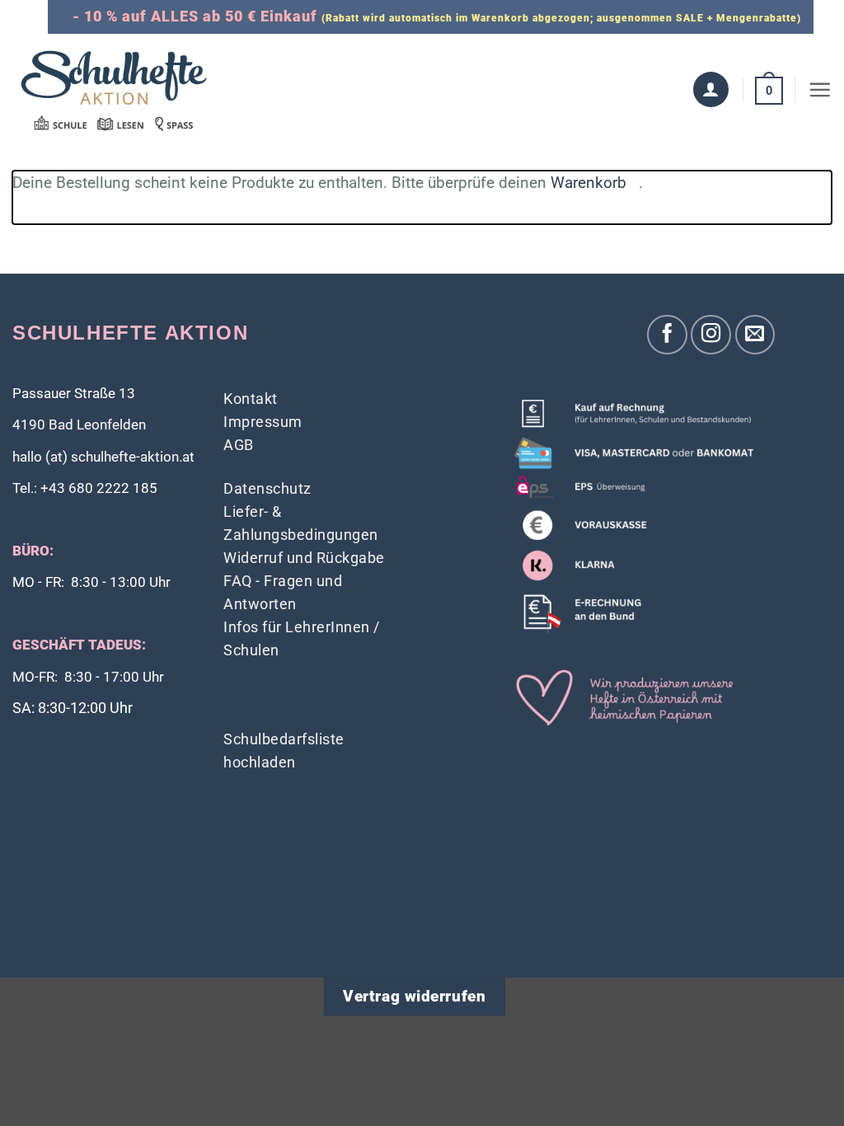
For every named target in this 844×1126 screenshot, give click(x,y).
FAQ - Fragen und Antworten (282, 592)
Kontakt (250, 398)
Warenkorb (588, 182)
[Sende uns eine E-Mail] (755, 335)
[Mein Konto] (711, 89)
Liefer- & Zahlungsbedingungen (300, 523)
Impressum (262, 421)
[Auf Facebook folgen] (667, 335)
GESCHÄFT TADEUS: (79, 645)
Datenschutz (267, 488)
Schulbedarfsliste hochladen (284, 750)
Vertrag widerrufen (414, 997)
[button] (769, 90)
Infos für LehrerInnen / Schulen (301, 638)
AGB (238, 444)
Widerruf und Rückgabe (304, 557)
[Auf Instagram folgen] (711, 335)
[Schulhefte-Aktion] (113, 90)
